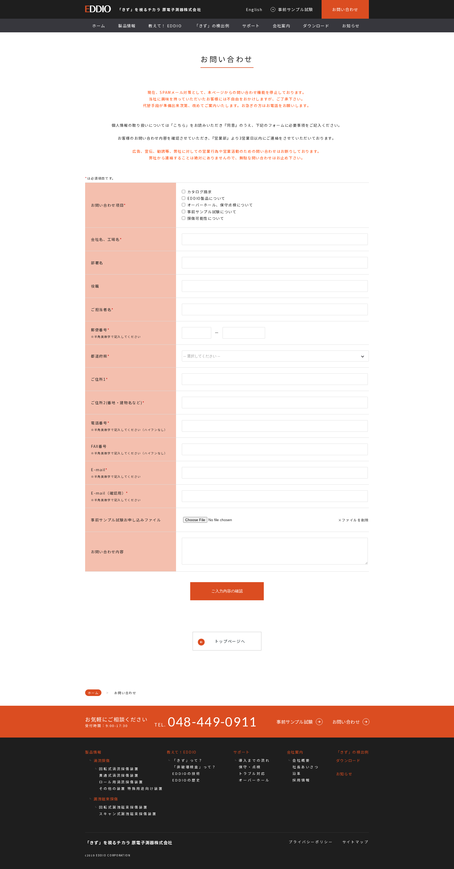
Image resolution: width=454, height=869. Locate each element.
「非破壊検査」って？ (194, 766)
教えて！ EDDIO (165, 25)
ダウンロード (316, 25)
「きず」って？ (187, 760)
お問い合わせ (345, 9)
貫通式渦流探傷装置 (119, 775)
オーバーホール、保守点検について (220, 204)
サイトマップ (355, 841)
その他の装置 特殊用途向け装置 (131, 788)
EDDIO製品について (206, 198)
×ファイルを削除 (353, 519)
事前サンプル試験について (212, 211)
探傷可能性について (205, 218)
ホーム (98, 25)
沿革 (296, 773)
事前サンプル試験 (295, 9)
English (254, 9)
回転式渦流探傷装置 (119, 768)
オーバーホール (254, 779)
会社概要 (301, 760)
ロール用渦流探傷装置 (121, 781)
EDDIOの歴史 (186, 779)
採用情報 (301, 779)
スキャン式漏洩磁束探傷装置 (128, 813)
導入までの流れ (254, 760)
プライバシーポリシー (311, 841)
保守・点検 (250, 766)
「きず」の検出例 (211, 25)
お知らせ (351, 25)
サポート (251, 25)
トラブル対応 (252, 773)
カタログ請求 (199, 191)
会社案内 (281, 25)
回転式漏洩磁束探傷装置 (123, 807)
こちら (179, 125)
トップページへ (230, 641)
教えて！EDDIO (182, 752)
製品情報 (127, 25)
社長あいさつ (305, 766)
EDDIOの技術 (186, 773)
